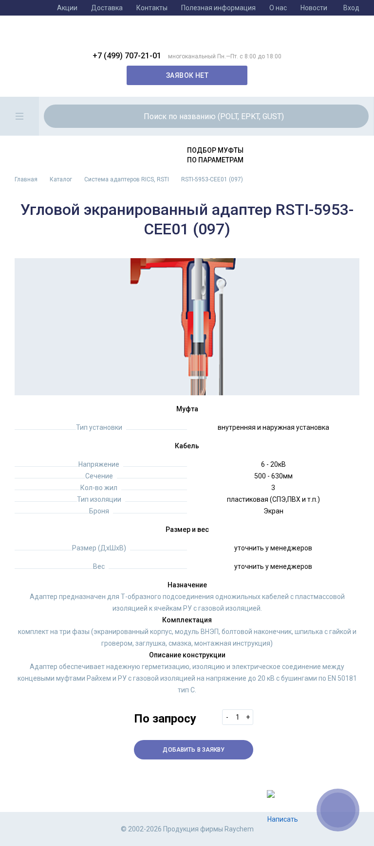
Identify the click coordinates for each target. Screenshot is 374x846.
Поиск (345, 116)
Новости (313, 8)
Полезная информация (218, 8)
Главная (26, 179)
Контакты (152, 8)
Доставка (107, 8)
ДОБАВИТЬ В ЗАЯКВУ (193, 749)
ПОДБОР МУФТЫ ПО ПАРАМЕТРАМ (215, 155)
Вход (351, 8)
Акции (67, 8)
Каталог (61, 179)
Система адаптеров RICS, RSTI (126, 179)
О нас (278, 8)
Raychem (180, 37)
